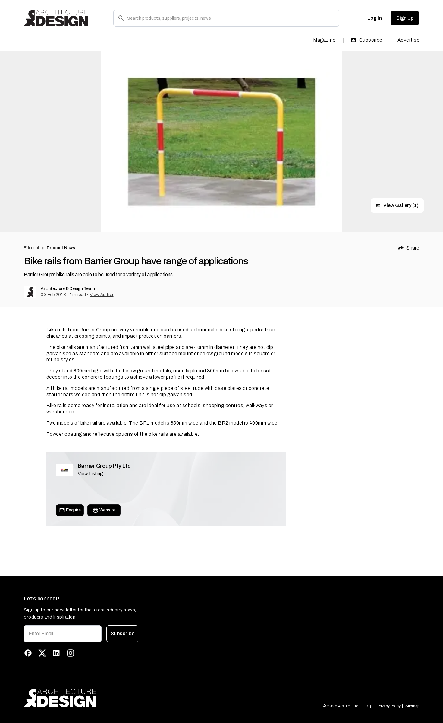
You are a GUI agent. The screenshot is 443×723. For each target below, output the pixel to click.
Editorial (31, 248)
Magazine (324, 40)
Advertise (408, 40)
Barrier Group (95, 329)
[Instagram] (70, 653)
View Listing (90, 473)
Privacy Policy (389, 706)
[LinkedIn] (56, 653)
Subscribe (370, 40)
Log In (374, 18)
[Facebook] (28, 653)
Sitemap (412, 706)
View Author (102, 294)
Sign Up (404, 18)
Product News (61, 248)
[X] (42, 653)
